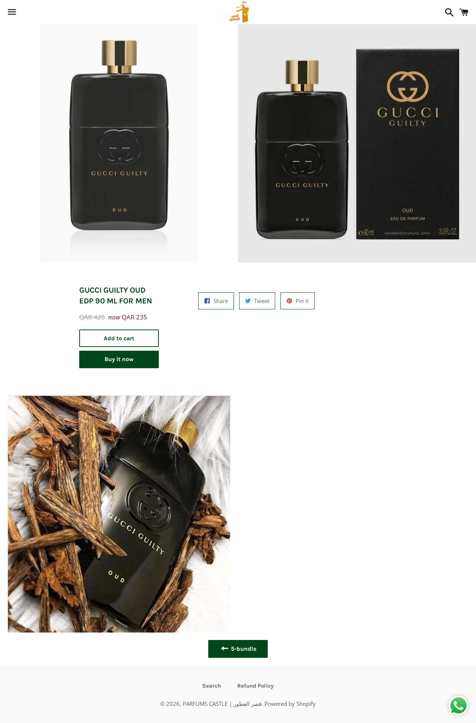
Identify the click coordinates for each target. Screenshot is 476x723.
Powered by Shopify (290, 703)
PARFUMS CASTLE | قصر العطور (222, 703)
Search (211, 685)
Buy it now (119, 359)
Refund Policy (255, 685)
